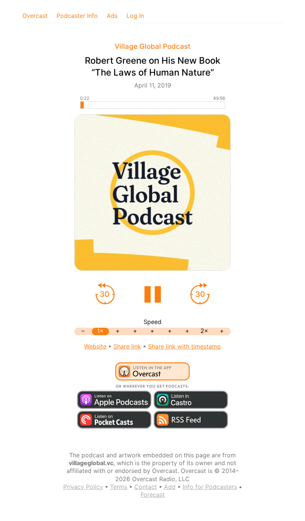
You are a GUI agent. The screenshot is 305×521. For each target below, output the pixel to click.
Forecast (153, 494)
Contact (145, 486)
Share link (127, 346)
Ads (112, 15)
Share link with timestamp (184, 346)
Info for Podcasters (210, 486)
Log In (135, 15)
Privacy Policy (83, 486)
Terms (118, 486)
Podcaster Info (77, 15)
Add (170, 486)
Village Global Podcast (152, 46)
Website (95, 346)
